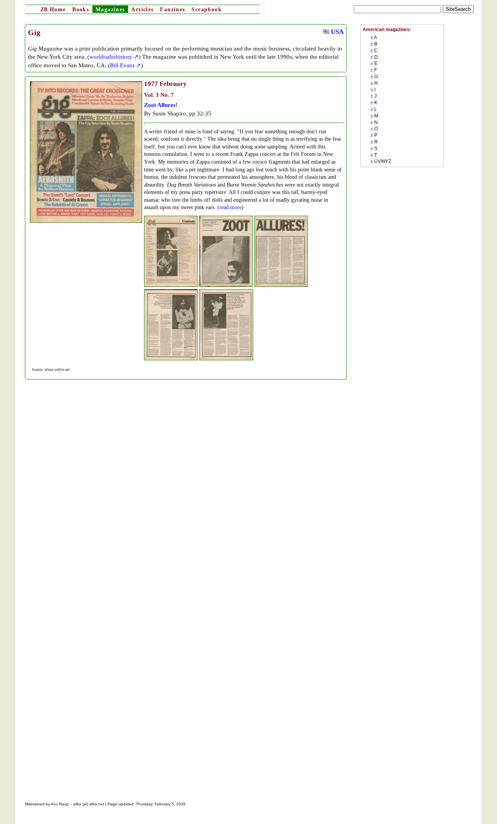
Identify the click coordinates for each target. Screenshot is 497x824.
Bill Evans (122, 65)
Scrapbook (206, 9)
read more (230, 207)
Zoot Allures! (160, 104)
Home (53, 9)
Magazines (110, 9)
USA (336, 31)
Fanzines (172, 9)
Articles (142, 9)
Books (80, 9)
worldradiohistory (110, 56)
